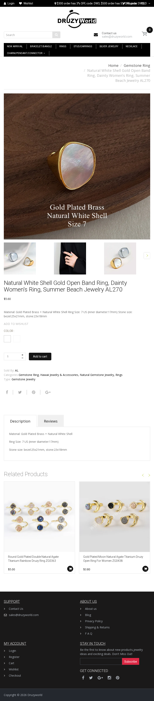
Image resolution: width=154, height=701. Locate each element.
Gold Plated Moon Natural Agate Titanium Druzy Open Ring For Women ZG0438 (113, 558)
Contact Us (16, 609)
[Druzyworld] (77, 17)
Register (14, 657)
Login (12, 651)
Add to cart (40, 356)
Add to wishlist (16, 324)
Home (113, 65)
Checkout (15, 675)
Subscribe (130, 661)
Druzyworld (34, 695)
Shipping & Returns (97, 627)
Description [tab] (20, 421)
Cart (11, 663)
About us (91, 609)
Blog (88, 615)
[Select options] (70, 569)
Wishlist (14, 669)
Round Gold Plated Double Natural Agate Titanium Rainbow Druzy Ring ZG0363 (33, 558)
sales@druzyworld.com (24, 615)
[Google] (47, 392)
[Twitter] (19, 392)
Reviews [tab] (51, 421)
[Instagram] (109, 677)
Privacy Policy (94, 621)
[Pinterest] (117, 677)
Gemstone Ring (137, 65)
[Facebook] (6, 392)
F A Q (88, 633)
